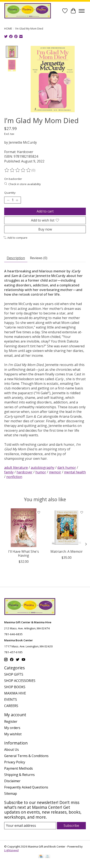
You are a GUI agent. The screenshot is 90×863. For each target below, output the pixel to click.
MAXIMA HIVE (15, 693)
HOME (8, 28)
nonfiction (14, 476)
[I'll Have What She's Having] (23, 527)
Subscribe (71, 825)
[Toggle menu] (81, 11)
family (9, 472)
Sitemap (10, 793)
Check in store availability (24, 184)
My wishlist (13, 734)
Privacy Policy (14, 762)
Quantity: (10, 192)
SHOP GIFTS (13, 674)
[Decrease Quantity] (8, 200)
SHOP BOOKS (14, 687)
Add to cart (45, 211)
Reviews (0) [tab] (38, 258)
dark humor (66, 467)
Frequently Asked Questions (26, 787)
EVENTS (10, 699)
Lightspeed (11, 850)
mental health (75, 472)
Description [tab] (16, 258)
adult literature (16, 467)
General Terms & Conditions (26, 756)
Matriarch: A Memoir (66, 551)
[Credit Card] (41, 857)
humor (40, 472)
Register (10, 721)
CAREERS (11, 705)
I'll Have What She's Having (23, 553)
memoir (55, 472)
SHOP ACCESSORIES (19, 680)
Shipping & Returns (19, 774)
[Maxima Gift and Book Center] (27, 11)
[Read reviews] (17, 170)
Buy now (45, 229)
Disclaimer (12, 781)
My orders (12, 727)
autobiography (42, 467)
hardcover (24, 472)
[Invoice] (47, 857)
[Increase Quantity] (17, 200)
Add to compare (17, 238)
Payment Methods (18, 768)
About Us (11, 749)
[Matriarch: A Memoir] (66, 527)
